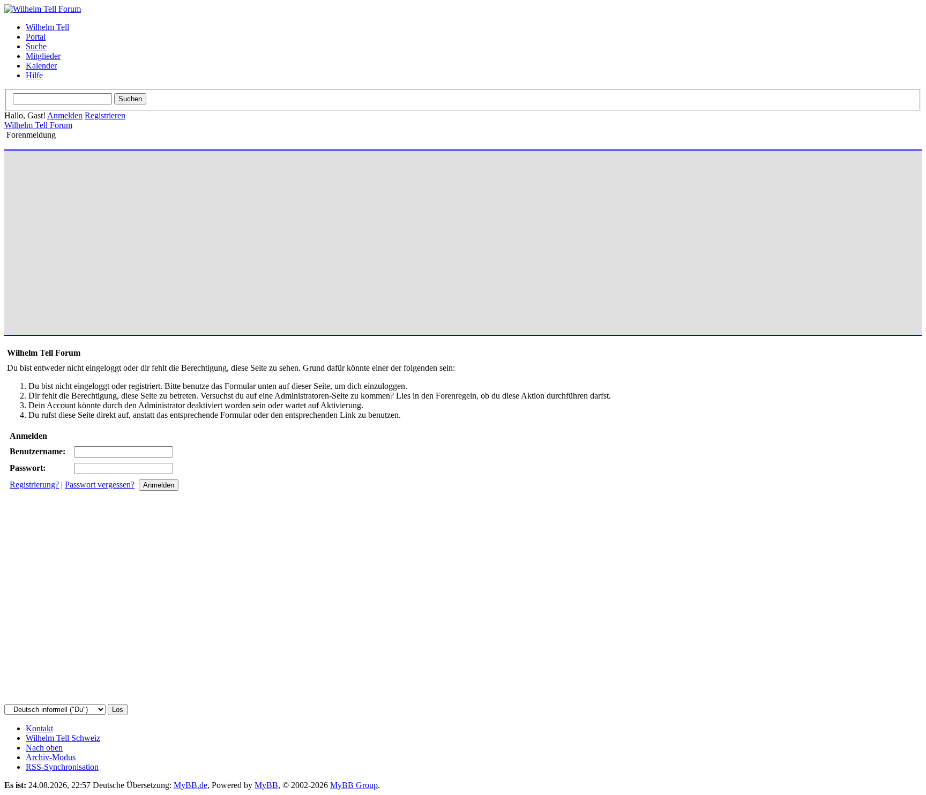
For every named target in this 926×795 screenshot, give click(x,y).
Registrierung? (34, 484)
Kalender (41, 65)
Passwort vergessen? (100, 484)
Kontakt (39, 728)
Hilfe (34, 75)
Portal (36, 36)
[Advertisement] (328, 238)
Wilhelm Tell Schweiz (63, 737)
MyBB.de (190, 785)
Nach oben (44, 747)
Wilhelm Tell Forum (38, 125)
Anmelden (65, 115)
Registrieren (105, 115)
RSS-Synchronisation (62, 766)
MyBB (266, 785)
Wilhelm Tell (47, 27)
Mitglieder (43, 56)
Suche (36, 46)
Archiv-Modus (51, 757)
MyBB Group (354, 785)
